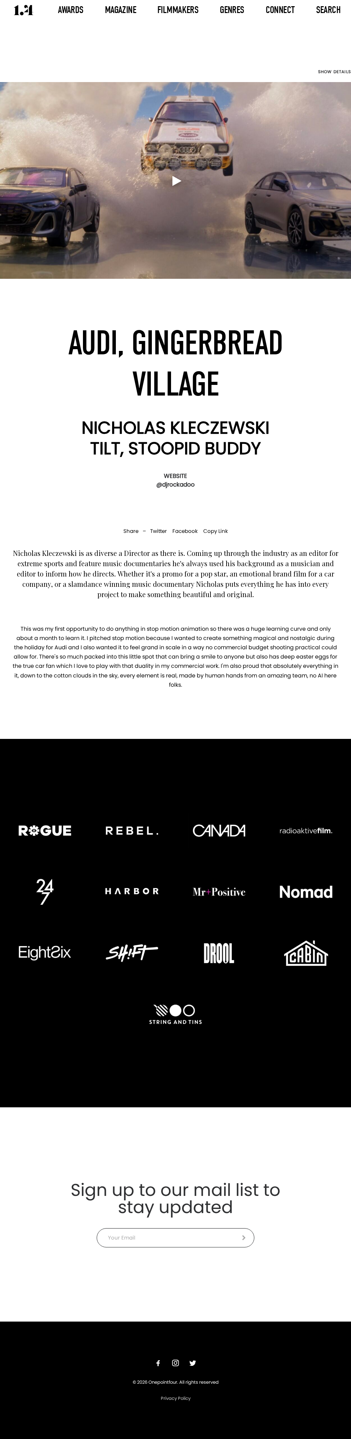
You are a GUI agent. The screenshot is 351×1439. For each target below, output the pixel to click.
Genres (232, 9)
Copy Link (215, 531)
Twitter (158, 531)
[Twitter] (192, 1364)
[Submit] (244, 1238)
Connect (280, 9)
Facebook (185, 531)
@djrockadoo (175, 484)
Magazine (120, 9)
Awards (71, 9)
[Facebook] (158, 1364)
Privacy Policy (176, 1398)
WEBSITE (175, 476)
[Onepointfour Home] (24, 10)
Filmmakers (177, 9)
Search (328, 9)
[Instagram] (175, 1364)
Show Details (334, 72)
